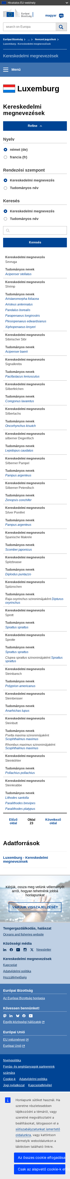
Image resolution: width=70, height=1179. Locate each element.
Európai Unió (12, 1045)
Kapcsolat (10, 965)
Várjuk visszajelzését (35, 907)
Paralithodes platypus (20, 808)
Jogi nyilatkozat (13, 1085)
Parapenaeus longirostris (22, 315)
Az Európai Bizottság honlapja (24, 998)
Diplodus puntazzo (18, 574)
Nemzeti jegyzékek (45, 39)
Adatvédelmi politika (17, 971)
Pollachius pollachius (20, 772)
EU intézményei (14, 1039)
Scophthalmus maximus (21, 739)
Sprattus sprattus (16, 627)
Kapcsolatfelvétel (40, 1085)
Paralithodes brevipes (20, 803)
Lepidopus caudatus (19, 450)
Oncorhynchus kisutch (20, 425)
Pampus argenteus (18, 475)
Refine (32, 125)
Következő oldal (53, 821)
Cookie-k (9, 1079)
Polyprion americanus (20, 686)
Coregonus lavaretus (19, 401)
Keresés (61, 27)
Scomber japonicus (18, 549)
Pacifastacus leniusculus (22, 376)
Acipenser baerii (16, 351)
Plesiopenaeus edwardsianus (25, 321)
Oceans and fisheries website (23, 934)
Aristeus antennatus (19, 304)
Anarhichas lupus (17, 710)
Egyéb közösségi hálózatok (22, 1022)
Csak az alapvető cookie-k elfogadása (41, 1169)
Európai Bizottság (13, 39)
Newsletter (43, 949)
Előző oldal (13, 821)
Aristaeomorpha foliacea (22, 298)
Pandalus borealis (17, 310)
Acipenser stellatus (18, 274)
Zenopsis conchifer (18, 500)
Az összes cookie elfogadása (41, 1157)
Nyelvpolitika (12, 1060)
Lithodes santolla (17, 797)
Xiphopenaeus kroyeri (20, 327)
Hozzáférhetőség (15, 977)
